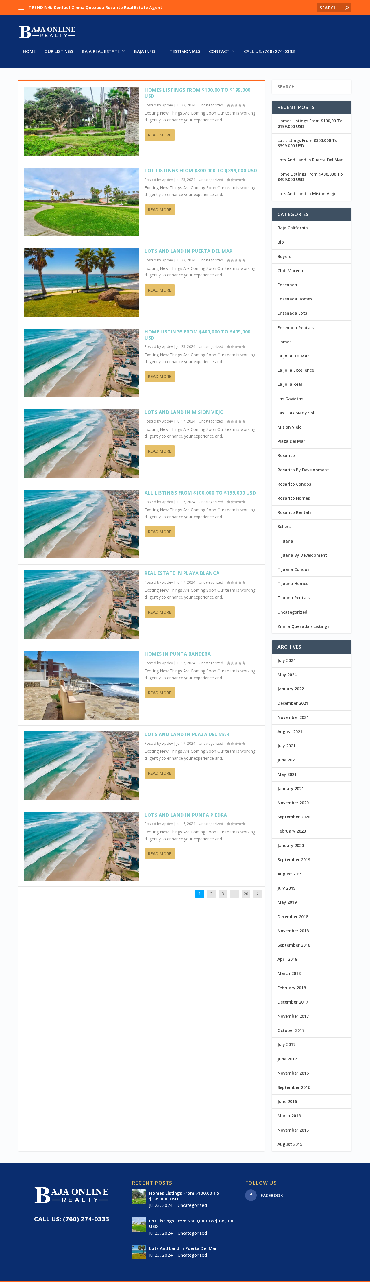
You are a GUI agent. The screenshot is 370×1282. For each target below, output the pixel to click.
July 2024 (286, 660)
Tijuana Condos (293, 569)
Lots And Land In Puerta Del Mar (189, 251)
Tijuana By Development (302, 555)
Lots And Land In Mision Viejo (184, 412)
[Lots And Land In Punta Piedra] (81, 846)
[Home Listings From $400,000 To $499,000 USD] (81, 363)
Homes (284, 341)
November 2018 (293, 931)
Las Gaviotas (290, 398)
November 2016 (293, 1073)
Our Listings (58, 51)
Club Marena (290, 270)
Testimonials (185, 51)
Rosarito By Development (303, 470)
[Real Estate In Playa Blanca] (81, 604)
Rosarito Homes (294, 498)
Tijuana (285, 541)
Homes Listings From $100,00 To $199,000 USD (198, 93)
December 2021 (293, 703)
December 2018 (293, 916)
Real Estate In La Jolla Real (81, 7)
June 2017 (287, 1059)
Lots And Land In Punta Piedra (186, 815)
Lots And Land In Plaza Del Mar (187, 734)
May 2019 (287, 902)
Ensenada (287, 284)
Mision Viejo (290, 427)
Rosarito (286, 455)
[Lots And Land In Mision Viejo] (81, 443)
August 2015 (290, 1144)
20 (246, 894)
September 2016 (294, 1087)
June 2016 (287, 1101)
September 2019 (294, 859)
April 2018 (287, 959)
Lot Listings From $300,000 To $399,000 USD (201, 170)
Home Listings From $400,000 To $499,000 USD (198, 335)
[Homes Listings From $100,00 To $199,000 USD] (81, 121)
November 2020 (293, 802)
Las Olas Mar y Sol (296, 413)
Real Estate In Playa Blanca (182, 573)
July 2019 (286, 888)
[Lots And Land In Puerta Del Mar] (81, 282)
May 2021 (287, 774)
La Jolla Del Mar (293, 356)
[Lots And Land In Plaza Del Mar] (81, 765)
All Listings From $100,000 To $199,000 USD (200, 493)
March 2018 (289, 973)
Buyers (284, 256)
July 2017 (286, 1044)
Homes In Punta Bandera (178, 654)
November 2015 (293, 1130)
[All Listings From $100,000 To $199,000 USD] (81, 524)
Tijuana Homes (293, 583)
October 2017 (291, 1030)
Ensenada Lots (292, 313)
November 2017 (293, 1016)
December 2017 (293, 1002)
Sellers (284, 526)
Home (29, 51)
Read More (159, 135)
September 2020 (294, 817)
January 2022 (291, 688)
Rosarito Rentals (294, 512)
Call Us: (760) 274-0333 (269, 51)
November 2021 (293, 717)
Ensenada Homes (295, 299)
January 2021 (291, 788)
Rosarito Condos (294, 484)
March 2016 (289, 1115)
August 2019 (290, 874)
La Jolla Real (290, 384)
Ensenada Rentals (296, 327)
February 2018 (292, 987)
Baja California (293, 227)
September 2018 (294, 945)
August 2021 (290, 731)
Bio (281, 242)
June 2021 (287, 760)
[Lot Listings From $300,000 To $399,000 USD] (81, 202)
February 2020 (292, 831)
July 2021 (286, 745)
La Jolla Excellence (296, 370)
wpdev (167, 105)
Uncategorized (211, 105)
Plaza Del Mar (291, 441)
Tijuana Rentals (294, 597)
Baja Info (144, 51)
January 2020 (291, 845)
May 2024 (287, 674)
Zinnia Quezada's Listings (303, 626)
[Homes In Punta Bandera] (81, 685)
